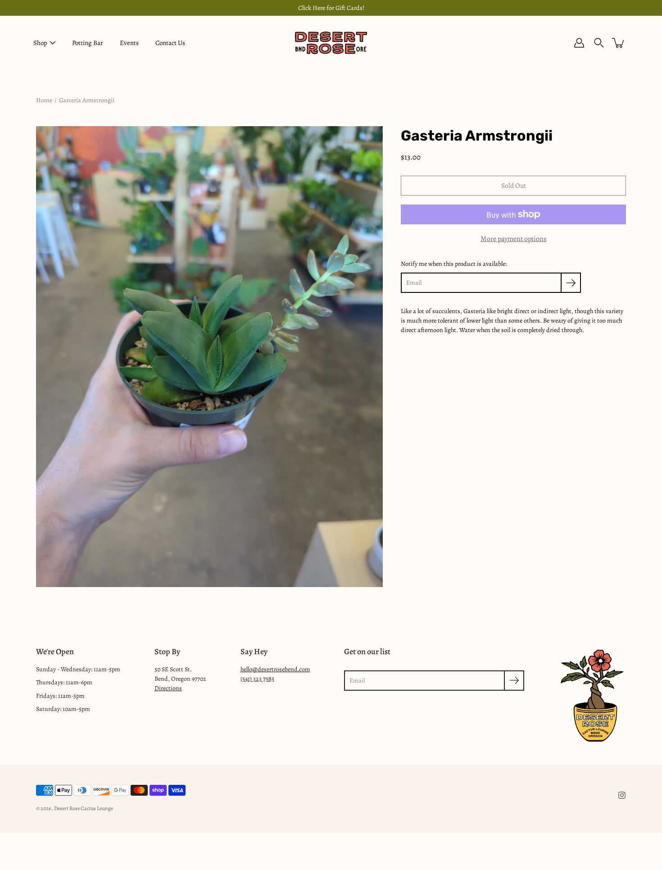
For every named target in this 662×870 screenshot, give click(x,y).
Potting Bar (87, 42)
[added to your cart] (619, 43)
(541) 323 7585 (257, 678)
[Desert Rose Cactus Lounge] (331, 42)
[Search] (599, 43)
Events (129, 42)
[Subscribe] (571, 283)
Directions (168, 688)
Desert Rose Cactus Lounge (83, 808)
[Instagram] (622, 795)
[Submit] (514, 680)
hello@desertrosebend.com (275, 669)
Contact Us (170, 42)
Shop (40, 42)
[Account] (579, 43)
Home (44, 100)
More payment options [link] (513, 239)
